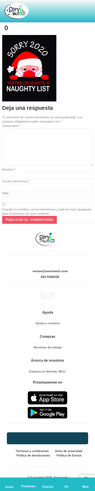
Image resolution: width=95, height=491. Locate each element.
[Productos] (28, 481)
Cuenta (47, 486)
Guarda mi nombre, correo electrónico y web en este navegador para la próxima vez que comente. (47, 211)
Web (5, 193)
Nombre (8, 169)
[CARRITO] (54, 9)
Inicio (9, 487)
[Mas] (85, 481)
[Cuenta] (47, 481)
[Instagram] (51, 295)
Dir (67, 486)
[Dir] (66, 481)
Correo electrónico (16, 181)
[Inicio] (9, 481)
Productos (28, 486)
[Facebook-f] (43, 295)
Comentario (11, 126)
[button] (75, 9)
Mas (85, 486)
